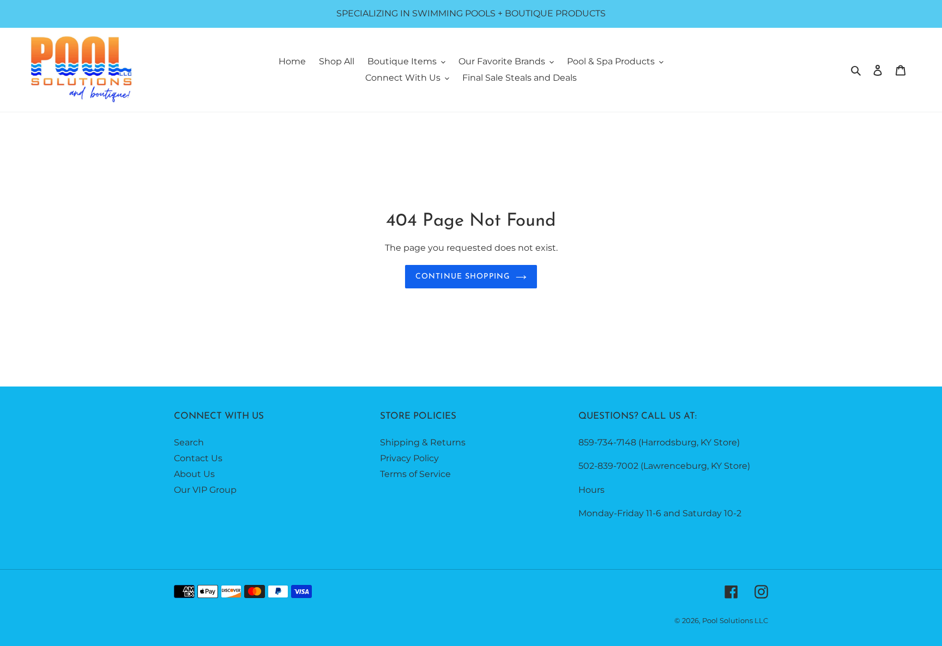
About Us (194, 474)
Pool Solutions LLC (735, 620)
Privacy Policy (409, 458)
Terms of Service (415, 474)
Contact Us (198, 458)
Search (189, 442)
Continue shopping (462, 277)
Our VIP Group (205, 490)
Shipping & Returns (423, 442)
